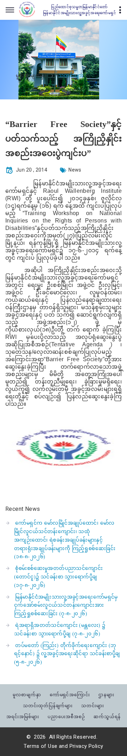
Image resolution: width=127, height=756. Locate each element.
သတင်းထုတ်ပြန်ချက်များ (48, 705)
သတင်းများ (92, 705)
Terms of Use (40, 746)
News (74, 170)
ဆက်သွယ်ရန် (107, 716)
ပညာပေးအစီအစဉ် (66, 716)
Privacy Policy (86, 746)
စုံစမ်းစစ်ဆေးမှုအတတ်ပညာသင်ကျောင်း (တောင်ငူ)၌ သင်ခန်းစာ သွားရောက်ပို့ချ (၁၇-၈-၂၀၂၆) (58, 577)
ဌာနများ (106, 694)
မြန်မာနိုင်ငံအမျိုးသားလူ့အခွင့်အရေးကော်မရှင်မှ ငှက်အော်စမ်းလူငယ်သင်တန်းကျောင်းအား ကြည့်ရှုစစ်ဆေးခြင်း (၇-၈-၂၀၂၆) (66, 605)
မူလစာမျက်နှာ (31, 76)
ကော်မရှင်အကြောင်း (70, 694)
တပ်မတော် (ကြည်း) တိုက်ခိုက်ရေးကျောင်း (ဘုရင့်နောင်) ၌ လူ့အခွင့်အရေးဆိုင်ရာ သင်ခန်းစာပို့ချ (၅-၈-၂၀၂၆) (67, 654)
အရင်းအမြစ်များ (22, 716)
